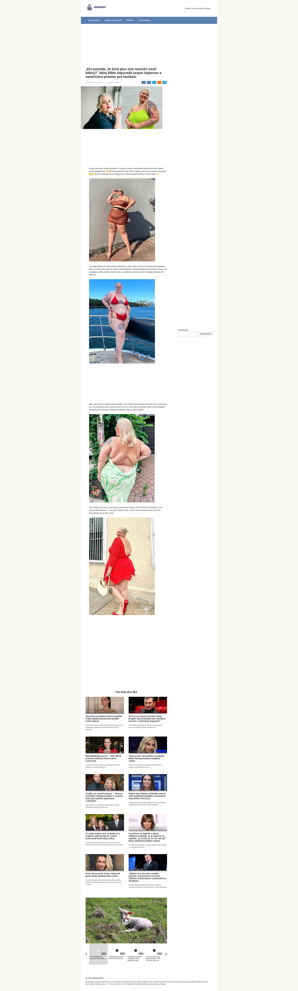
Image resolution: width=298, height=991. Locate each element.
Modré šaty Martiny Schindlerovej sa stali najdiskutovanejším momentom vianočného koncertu (147, 796)
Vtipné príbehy (144, 20)
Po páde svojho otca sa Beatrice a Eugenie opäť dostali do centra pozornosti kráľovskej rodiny (103, 836)
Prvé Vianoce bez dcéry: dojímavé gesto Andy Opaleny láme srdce (103, 874)
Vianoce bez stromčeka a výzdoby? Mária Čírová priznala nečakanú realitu (147, 758)
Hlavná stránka (94, 20)
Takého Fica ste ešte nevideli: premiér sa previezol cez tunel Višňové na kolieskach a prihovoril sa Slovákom (147, 877)
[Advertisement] (149, 43)
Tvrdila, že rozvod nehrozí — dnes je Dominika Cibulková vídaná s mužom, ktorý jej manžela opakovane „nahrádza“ (104, 797)
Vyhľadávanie (183, 330)
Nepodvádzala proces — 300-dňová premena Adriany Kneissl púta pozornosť (103, 758)
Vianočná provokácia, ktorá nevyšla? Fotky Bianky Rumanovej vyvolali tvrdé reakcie (104, 718)
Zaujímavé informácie (113, 20)
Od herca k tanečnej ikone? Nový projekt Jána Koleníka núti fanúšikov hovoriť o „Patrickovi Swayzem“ (147, 718)
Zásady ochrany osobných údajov (198, 8)
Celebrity (130, 20)
